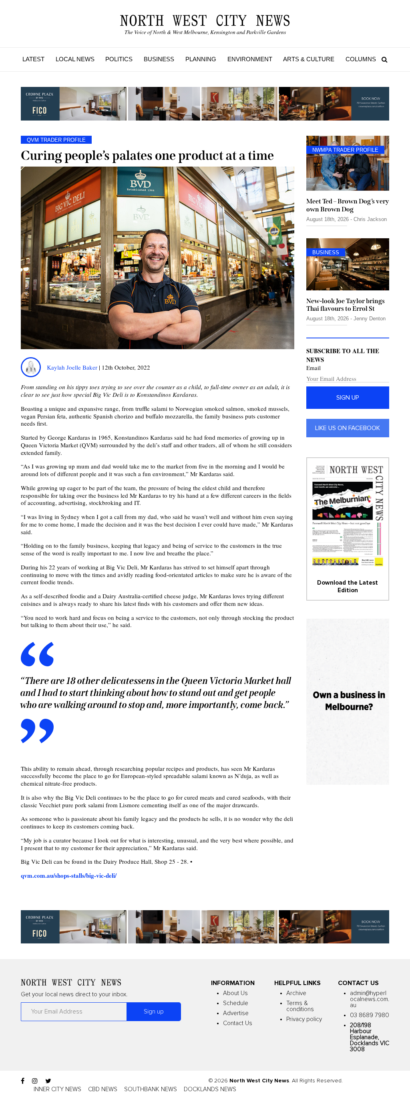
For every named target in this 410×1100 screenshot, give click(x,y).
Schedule (235, 1003)
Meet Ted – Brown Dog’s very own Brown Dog (347, 205)
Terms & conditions (300, 1006)
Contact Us (237, 1023)
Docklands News (210, 1089)
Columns (361, 59)
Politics (119, 59)
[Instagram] (35, 1081)
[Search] (383, 59)
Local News (75, 59)
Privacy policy (304, 1019)
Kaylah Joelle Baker (73, 367)
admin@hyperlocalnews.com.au (369, 999)
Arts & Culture (308, 59)
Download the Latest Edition (347, 586)
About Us (235, 993)
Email (313, 368)
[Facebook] (22, 1081)
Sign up (347, 398)
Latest (33, 59)
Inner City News (57, 1089)
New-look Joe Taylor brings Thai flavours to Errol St (345, 304)
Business (159, 59)
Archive (296, 993)
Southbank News (150, 1089)
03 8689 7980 (369, 1015)
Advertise (236, 1013)
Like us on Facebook (347, 428)
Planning (200, 59)
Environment (249, 59)
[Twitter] (48, 1081)
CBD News (102, 1089)
